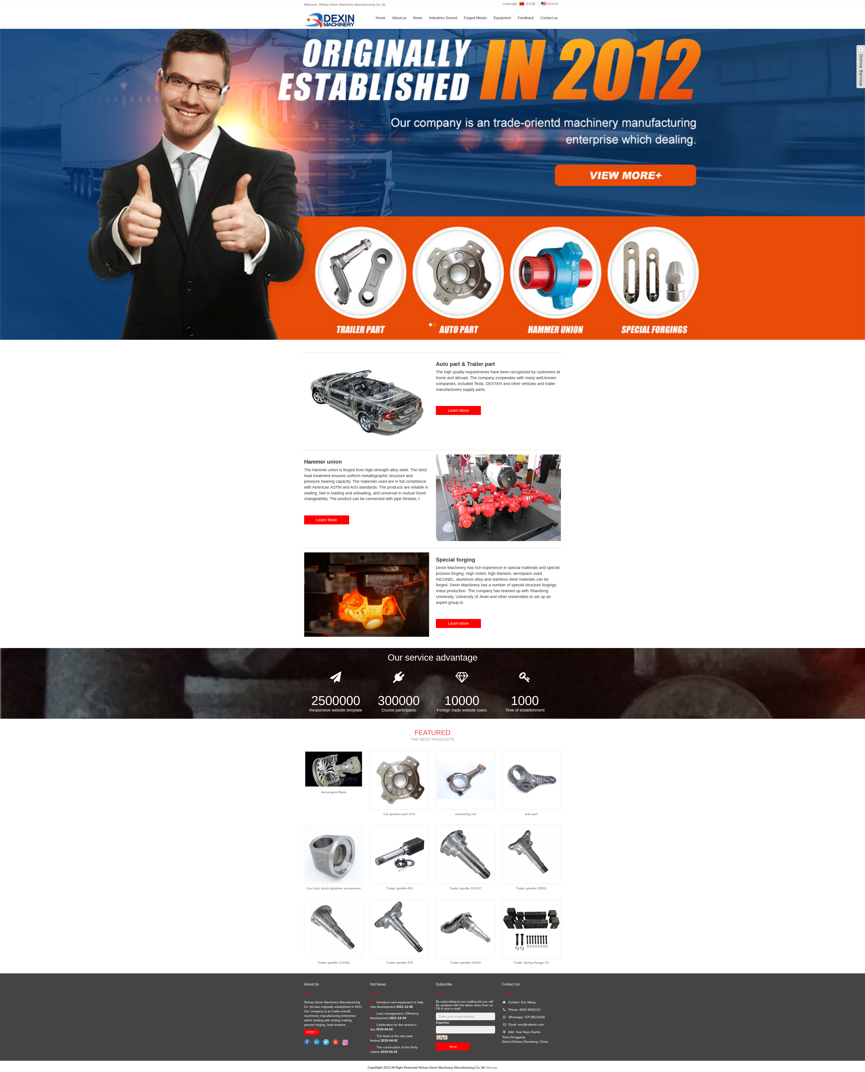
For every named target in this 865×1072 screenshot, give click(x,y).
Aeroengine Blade (333, 792)
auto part (531, 814)
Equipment (502, 18)
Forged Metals (475, 18)
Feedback (526, 18)
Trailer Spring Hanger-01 (531, 962)
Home (380, 18)
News (417, 18)
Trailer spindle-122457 (465, 888)
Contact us (549, 18)
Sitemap (491, 1067)
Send (453, 1046)
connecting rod (465, 814)
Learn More (458, 410)
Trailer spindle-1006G (531, 888)
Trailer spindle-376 (399, 962)
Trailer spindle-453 (399, 888)
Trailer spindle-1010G (465, 962)
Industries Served (443, 18)
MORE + (311, 1032)
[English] (550, 3)
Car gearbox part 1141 (399, 814)
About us (399, 18)
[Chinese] (527, 3)
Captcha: (443, 1022)
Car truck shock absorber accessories (334, 888)
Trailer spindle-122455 (334, 962)
